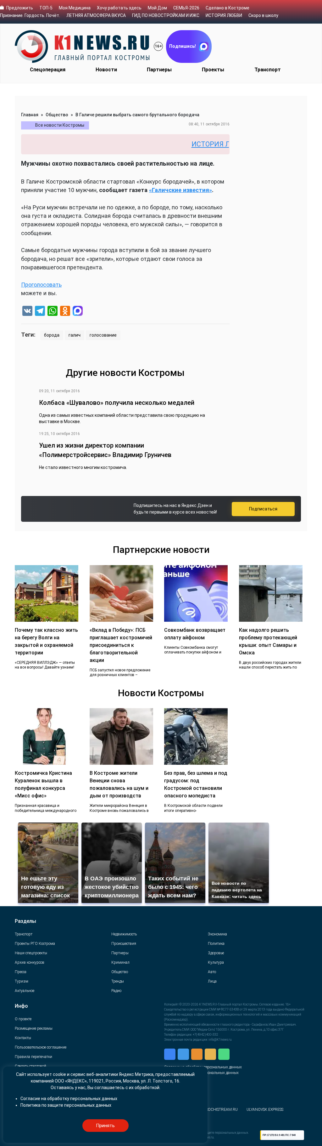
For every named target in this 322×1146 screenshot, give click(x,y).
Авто (212, 972)
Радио (116, 991)
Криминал (120, 962)
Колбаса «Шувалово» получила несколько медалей (116, 402)
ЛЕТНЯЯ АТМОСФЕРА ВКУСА (96, 15)
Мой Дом (157, 7)
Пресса (20, 972)
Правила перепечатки (33, 1057)
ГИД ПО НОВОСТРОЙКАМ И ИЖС (165, 15)
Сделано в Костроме (227, 7)
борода (51, 335)
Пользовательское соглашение (40, 1047)
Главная (29, 114)
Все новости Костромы (59, 125)
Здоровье (216, 953)
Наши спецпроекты (31, 953)
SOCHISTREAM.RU (222, 1109)
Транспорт (267, 70)
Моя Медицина (75, 7)
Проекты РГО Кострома (35, 943)
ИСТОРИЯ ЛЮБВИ (224, 15)
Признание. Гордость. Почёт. (30, 15)
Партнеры (159, 70)
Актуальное (24, 991)
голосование (103, 335)
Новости (106, 70)
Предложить (19, 7)
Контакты (23, 1038)
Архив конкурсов (29, 962)
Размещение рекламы (34, 1028)
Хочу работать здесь (119, 7)
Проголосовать (41, 284)
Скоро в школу (263, 15)
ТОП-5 (46, 7)
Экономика (217, 934)
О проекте (23, 1019)
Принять (105, 1125)
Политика (216, 943)
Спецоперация (47, 70)
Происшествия (123, 943)
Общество (57, 114)
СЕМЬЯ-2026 (186, 7)
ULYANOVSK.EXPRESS (265, 1109)
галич (74, 335)
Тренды (117, 981)
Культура (216, 962)
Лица (212, 981)
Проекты (213, 70)
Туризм (21, 981)
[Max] (77, 311)
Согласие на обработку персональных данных (68, 1098)
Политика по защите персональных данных (65, 1105)
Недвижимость (124, 934)
